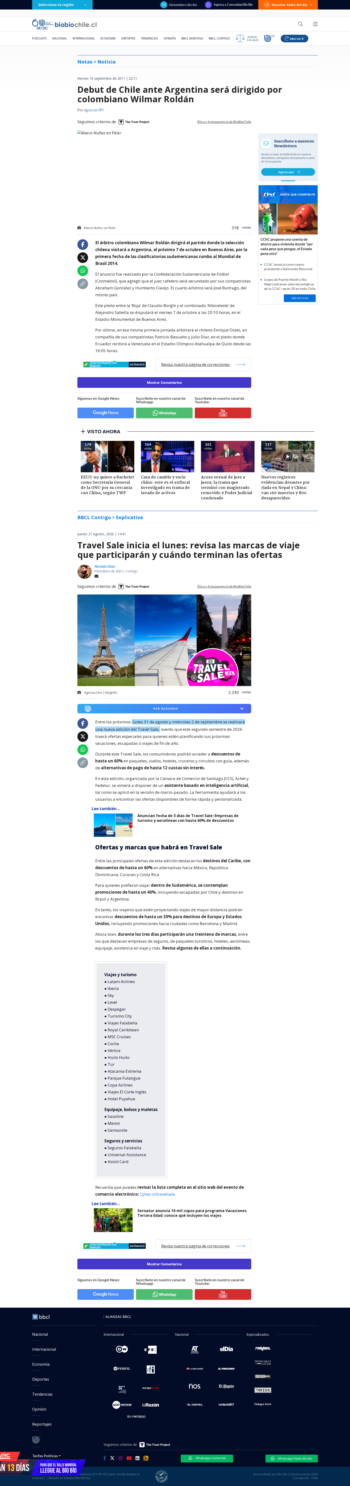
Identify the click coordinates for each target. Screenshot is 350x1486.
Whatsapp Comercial (210, 1458)
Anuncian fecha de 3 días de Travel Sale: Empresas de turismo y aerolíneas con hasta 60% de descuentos (188, 818)
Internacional (84, 38)
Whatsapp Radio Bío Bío (294, 1458)
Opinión (170, 38)
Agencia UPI (94, 110)
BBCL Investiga (192, 38)
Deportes (128, 38)
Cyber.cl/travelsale (157, 1194)
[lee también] (114, 825)
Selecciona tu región (56, 4)
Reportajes (42, 1424)
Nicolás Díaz (105, 566)
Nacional (59, 38)
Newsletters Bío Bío (183, 5)
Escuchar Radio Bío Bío (290, 5)
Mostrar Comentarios (164, 382)
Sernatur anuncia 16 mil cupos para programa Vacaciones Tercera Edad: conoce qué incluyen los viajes (192, 1213)
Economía (108, 38)
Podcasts (39, 38)
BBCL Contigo (219, 38)
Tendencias (149, 38)
